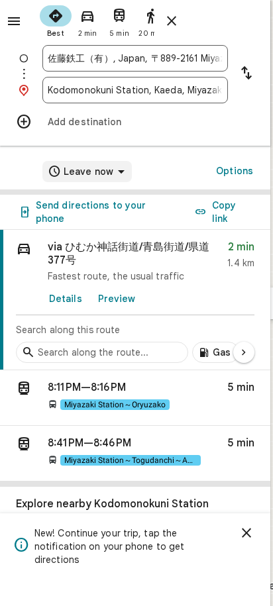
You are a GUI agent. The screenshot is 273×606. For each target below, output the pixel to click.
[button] (135, 398)
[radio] (56, 20)
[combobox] (135, 58)
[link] (135, 300)
